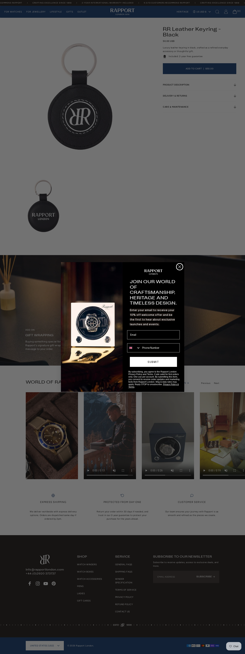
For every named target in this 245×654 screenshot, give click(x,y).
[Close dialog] (179, 267)
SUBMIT (153, 362)
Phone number (135, 340)
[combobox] (133, 347)
